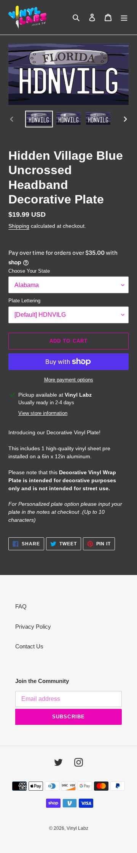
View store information (42, 413)
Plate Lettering (24, 300)
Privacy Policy (33, 626)
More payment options (68, 380)
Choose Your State (29, 271)
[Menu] (124, 17)
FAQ (21, 606)
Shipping (18, 226)
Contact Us (29, 646)
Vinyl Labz (77, 828)
